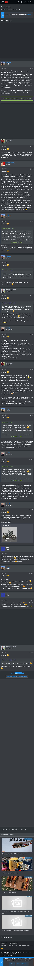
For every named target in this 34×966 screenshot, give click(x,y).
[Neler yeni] (27, 2)
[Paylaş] (30, 69)
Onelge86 (4, 9)
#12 (32, 554)
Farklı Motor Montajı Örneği (10, 873)
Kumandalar (29, 896)
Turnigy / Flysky (28, 915)
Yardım (28, 945)
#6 (32, 295)
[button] (3, 2)
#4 (32, 221)
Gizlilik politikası (22, 945)
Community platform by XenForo (16, 952)
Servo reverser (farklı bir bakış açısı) (13, 854)
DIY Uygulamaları (28, 838)
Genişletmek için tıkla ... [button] (17, 242)
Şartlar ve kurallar (12, 945)
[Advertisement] (17, 40)
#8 (32, 369)
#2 (32, 146)
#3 (32, 169)
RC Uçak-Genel (29, 858)
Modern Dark (4, 943)
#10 (32, 459)
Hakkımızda (4, 945)
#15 (32, 652)
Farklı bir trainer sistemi (9, 892)
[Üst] (32, 945)
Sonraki (17, 673)
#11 (32, 509)
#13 (32, 573)
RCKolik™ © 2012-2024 (6, 955)
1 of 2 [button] (11, 673)
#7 (32, 334)
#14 (32, 600)
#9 (32, 415)
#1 (32, 68)
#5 (32, 262)
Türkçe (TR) (14, 943)
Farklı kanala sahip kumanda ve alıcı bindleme (16, 930)
